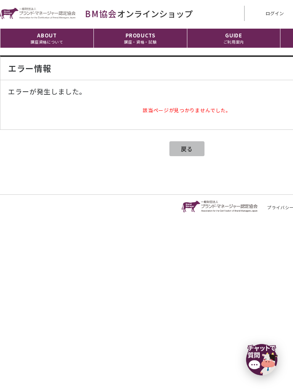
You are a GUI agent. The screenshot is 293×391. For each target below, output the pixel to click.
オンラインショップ (139, 13)
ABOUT (47, 38)
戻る (187, 149)
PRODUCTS (140, 38)
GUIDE (234, 38)
